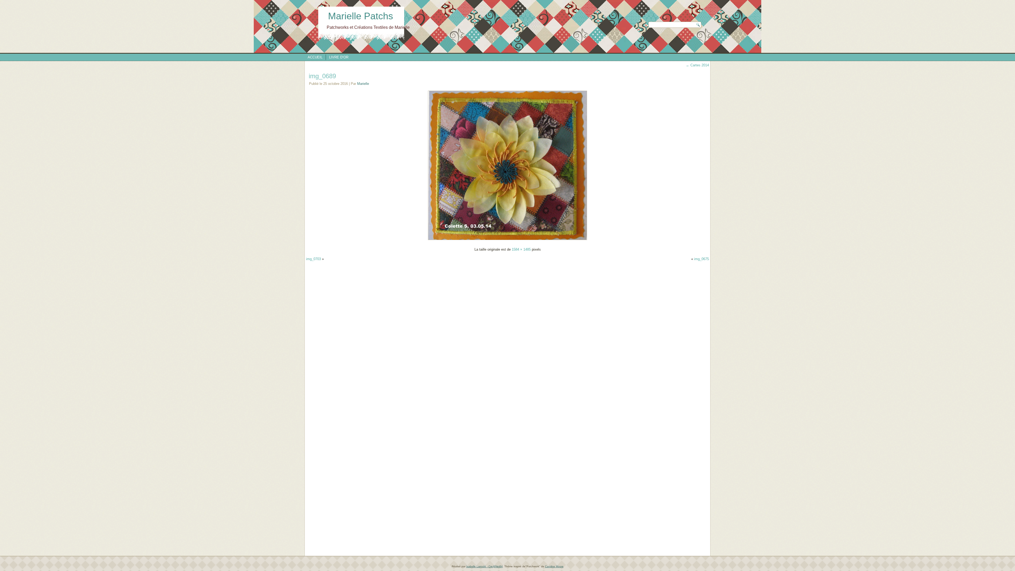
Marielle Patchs (360, 16)
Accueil (315, 57)
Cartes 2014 (697, 65)
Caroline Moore (554, 566)
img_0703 (313, 259)
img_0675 (701, 259)
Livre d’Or (338, 57)
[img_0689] (507, 240)
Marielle (363, 84)
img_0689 (322, 76)
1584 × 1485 (521, 249)
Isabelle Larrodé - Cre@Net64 (484, 566)
